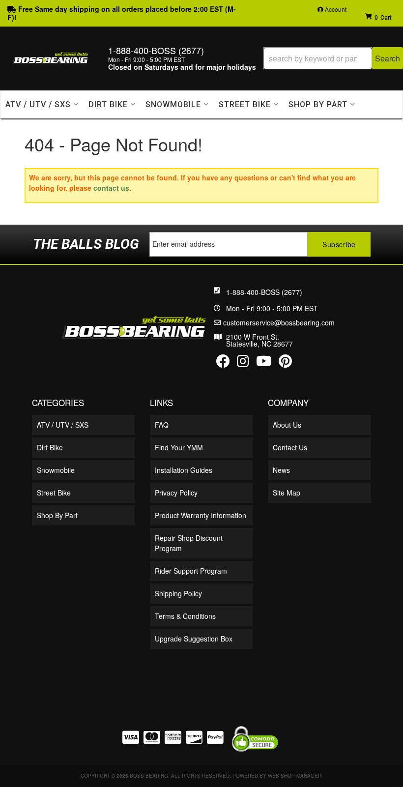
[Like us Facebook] (223, 363)
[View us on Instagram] (243, 363)
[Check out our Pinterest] (285, 363)
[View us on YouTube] (264, 363)
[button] (333, 58)
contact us (111, 188)
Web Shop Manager (294, 775)
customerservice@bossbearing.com (279, 322)
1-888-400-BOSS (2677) (264, 292)
